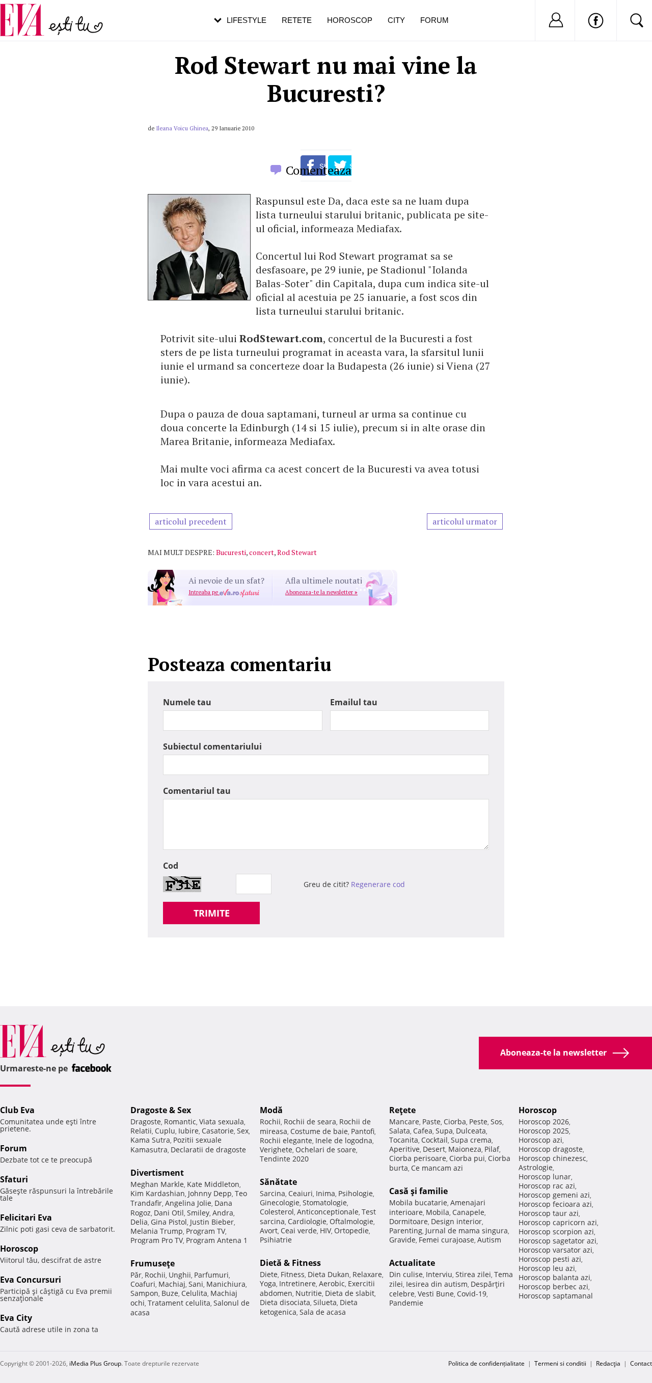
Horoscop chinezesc (552, 1158)
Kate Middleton (213, 1184)
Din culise (406, 1274)
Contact (641, 1363)
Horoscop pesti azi (550, 1259)
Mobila (437, 1212)
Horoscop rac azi (547, 1186)
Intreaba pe (204, 592)
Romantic (180, 1121)
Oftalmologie (351, 1221)
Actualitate (412, 1262)
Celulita (194, 1293)
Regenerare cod (378, 884)
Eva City (16, 1317)
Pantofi (362, 1131)
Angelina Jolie (188, 1203)
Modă (271, 1110)
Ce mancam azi (437, 1168)
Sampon (144, 1293)
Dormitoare (408, 1221)
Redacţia (608, 1363)
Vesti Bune (436, 1293)
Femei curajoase (446, 1239)
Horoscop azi (540, 1140)
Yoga (268, 1283)
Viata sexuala (221, 1121)
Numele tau (187, 702)
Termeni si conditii (560, 1363)
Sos (496, 1121)
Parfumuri (211, 1275)
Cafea (422, 1131)
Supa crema (471, 1140)
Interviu (439, 1274)
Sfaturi (14, 1179)
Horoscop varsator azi (555, 1250)
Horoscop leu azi (547, 1268)
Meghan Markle (157, 1184)
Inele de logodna (343, 1140)
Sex (243, 1131)
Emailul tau (353, 702)
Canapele (468, 1212)
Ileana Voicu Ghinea (182, 128)
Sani (195, 1284)
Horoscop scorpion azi (556, 1231)
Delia (139, 1222)
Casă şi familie (418, 1191)
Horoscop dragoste (551, 1149)
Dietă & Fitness (290, 1262)
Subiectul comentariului (212, 746)
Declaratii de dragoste (208, 1149)
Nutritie (308, 1293)
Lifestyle (246, 20)
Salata (399, 1131)
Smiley (198, 1213)
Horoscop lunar (545, 1176)
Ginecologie (280, 1202)
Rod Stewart (297, 552)
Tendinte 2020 (284, 1159)
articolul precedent (191, 521)
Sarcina (272, 1193)
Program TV (205, 1231)
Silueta (325, 1302)
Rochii (155, 1275)
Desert (434, 1149)
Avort (269, 1230)
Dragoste (145, 1121)
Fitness (293, 1274)
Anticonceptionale (328, 1211)
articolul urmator (464, 521)
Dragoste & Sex (160, 1110)
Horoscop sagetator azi (557, 1241)
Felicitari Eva (26, 1217)
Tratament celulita (179, 1303)
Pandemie (406, 1303)
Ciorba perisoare (417, 1158)
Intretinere (297, 1283)
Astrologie (536, 1167)
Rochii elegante (286, 1140)
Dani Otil (169, 1213)
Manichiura (226, 1284)
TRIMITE (212, 913)
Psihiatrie (276, 1239)
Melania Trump (156, 1231)
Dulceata (471, 1131)
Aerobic (332, 1283)
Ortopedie (351, 1230)
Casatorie (218, 1131)
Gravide (402, 1239)
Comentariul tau (197, 790)
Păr (136, 1275)
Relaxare (367, 1274)
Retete (297, 20)
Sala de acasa (323, 1312)
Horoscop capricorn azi (558, 1222)
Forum (434, 20)
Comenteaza (318, 170)
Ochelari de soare (325, 1149)
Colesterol (277, 1211)
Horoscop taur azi (549, 1213)
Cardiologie (307, 1221)
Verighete (276, 1149)
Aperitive (404, 1149)
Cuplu (165, 1131)
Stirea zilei (473, 1274)
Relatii (141, 1131)
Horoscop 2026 (544, 1121)
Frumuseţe (152, 1263)
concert (261, 552)
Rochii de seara (310, 1121)
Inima (325, 1193)
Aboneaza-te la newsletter (321, 592)
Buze (169, 1293)
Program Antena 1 (217, 1240)
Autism (489, 1239)
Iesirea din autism (437, 1284)
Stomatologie (325, 1202)
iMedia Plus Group (95, 1363)
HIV (325, 1230)
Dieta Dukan (328, 1274)
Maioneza (464, 1149)
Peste (478, 1121)
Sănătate (278, 1181)
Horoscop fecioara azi (555, 1204)
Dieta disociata (285, 1302)
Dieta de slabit (349, 1293)
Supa (444, 1131)
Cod (170, 865)
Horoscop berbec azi (553, 1286)
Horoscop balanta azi (554, 1277)
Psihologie (355, 1193)
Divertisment (157, 1172)
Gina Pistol (169, 1222)
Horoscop (349, 20)
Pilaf (491, 1149)
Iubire (188, 1131)
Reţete (402, 1110)
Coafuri (142, 1284)
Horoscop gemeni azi (554, 1195)
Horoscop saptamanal (556, 1296)
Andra (222, 1213)
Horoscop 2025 (544, 1131)
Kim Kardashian (157, 1193)
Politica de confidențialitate (486, 1363)
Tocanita (403, 1140)
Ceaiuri (300, 1193)
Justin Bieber (212, 1222)
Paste (431, 1121)
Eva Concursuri (30, 1279)
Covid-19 (471, 1293)
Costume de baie (319, 1131)
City (396, 20)
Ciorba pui (467, 1158)
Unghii (180, 1275)
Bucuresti (231, 552)
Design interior (456, 1221)
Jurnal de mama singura (466, 1230)
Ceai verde (299, 1230)
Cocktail (434, 1140)
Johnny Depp (210, 1193)
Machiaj (171, 1284)
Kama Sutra (150, 1140)
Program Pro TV (156, 1240)
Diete (269, 1274)
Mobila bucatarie (418, 1202)
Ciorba (455, 1121)
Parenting (405, 1230)
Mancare (404, 1121)
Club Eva (17, 1110)
